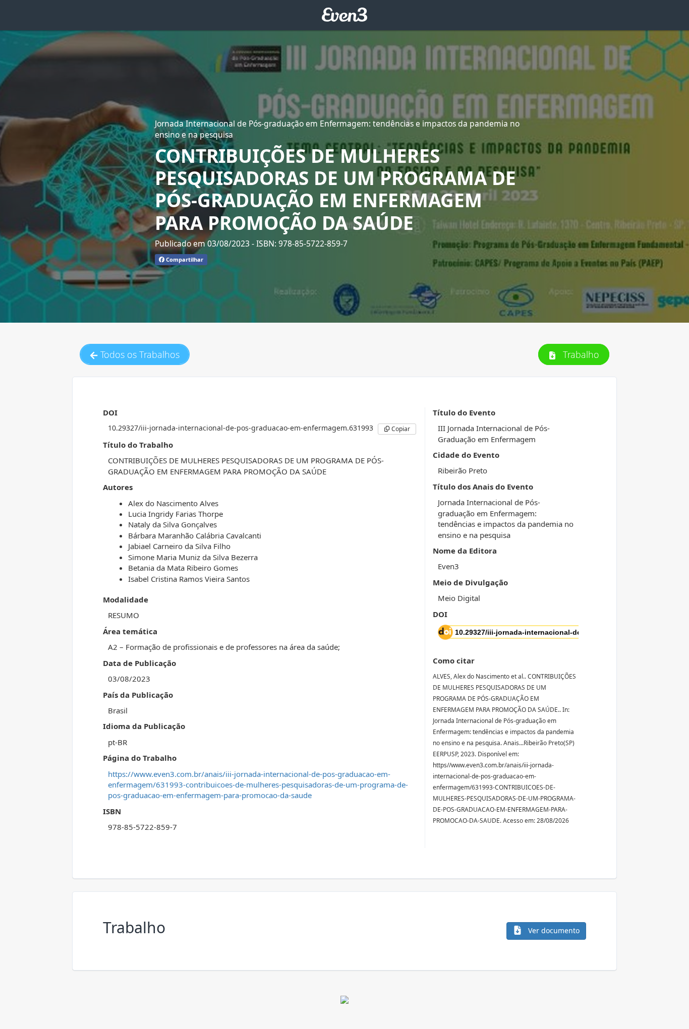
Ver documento (553, 930)
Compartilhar (183, 259)
